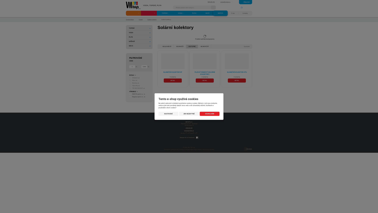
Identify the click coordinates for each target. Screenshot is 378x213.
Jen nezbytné (189, 114)
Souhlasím (209, 114)
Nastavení (168, 114)
